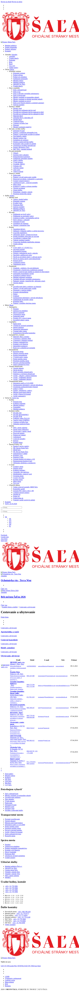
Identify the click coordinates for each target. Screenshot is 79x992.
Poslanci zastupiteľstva (20, 342)
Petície (15, 294)
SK (10, 519)
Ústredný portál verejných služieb (24, 500)
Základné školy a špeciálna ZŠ (23, 118)
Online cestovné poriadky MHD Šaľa (25, 487)
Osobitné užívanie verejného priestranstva (26, 279)
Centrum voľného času (20, 123)
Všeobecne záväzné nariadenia (23, 325)
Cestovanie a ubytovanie (27, 607)
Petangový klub (18, 457)
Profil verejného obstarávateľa (23, 372)
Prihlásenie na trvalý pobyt (21, 214)
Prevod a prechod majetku (21, 363)
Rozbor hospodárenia (20, 355)
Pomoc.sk (16, 496)
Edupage (16, 125)
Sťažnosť (16, 296)
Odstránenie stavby (19, 264)
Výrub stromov (18, 162)
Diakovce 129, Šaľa (17, 716)
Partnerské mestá (18, 316)
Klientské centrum (19, 73)
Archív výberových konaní (22, 394)
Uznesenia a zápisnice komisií (23, 340)
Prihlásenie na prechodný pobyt (23, 216)
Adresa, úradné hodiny (20, 199)
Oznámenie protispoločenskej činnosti (25, 387)
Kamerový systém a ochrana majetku (25, 186)
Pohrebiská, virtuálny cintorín (22, 192)
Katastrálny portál (19, 489)
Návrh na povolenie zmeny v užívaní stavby (27, 257)
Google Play (9, 966)
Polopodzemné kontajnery (21, 157)
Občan (12, 69)
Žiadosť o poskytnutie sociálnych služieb (26, 134)
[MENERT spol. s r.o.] (5, 667)
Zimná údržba (17, 190)
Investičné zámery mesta (21, 320)
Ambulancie (17, 437)
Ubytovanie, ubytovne (10, 656)
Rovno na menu (17, 2)
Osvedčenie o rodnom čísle (22, 238)
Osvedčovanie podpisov (13, 797)
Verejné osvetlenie (19, 188)
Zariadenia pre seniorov (20, 140)
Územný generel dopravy (21, 181)
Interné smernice (18, 327)
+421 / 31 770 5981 (11, 886)
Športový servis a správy (21, 446)
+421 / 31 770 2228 (23, 917)
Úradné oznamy (10, 857)
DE (10, 524)
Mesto (11, 305)
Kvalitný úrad (17, 203)
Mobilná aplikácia (11, 45)
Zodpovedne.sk (18, 498)
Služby (12, 196)
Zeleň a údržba (18, 160)
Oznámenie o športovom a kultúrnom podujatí (28, 270)
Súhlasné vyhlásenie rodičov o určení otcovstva (28, 231)
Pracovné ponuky (19, 433)
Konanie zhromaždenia (20, 292)
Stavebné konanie (19, 249)
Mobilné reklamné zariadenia (22, 277)
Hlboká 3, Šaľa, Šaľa (18, 666)
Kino (10, 62)
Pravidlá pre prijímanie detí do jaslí (24, 110)
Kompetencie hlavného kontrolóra (24, 333)
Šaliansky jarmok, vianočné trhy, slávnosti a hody (29, 281)
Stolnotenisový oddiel (20, 453)
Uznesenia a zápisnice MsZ (22, 338)
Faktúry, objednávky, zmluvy (22, 390)
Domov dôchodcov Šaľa (21, 147)
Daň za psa (16, 92)
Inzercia (15, 441)
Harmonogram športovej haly (22, 461)
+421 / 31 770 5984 (11, 892)
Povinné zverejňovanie (12, 819)
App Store (29, 966)
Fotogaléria (16, 407)
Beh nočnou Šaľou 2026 (13, 596)
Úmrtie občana (18, 244)
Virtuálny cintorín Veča (12, 874)
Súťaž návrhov (18, 370)
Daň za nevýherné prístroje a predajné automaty (28, 103)
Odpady (15, 153)
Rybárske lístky (18, 301)
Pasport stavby (18, 260)
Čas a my (12, 66)
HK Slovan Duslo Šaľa (20, 448)
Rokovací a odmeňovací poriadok (24, 348)
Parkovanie (16, 175)
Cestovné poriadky (19, 439)
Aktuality (14, 54)
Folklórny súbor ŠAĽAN (21, 418)
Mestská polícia (18, 80)
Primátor (16, 309)
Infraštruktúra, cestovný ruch (22, 474)
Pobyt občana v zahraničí (21, 220)
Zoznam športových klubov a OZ (24, 459)
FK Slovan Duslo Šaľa (20, 452)
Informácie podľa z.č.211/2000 (23, 383)
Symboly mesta (18, 466)
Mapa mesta (17, 184)
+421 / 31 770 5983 (11, 890)
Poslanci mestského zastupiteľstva (16, 848)
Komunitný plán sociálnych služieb (24, 144)
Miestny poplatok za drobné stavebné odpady (28, 99)
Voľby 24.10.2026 (11, 504)
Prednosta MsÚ (18, 205)
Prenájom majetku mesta (21, 361)
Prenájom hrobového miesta (22, 194)
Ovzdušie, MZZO (19, 164)
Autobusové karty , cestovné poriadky (25, 183)
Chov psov (16, 170)
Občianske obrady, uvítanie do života (25, 234)
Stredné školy (17, 119)
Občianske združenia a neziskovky (24, 463)
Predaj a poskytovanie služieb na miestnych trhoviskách (31, 272)
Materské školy (18, 116)
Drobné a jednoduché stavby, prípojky (25, 253)
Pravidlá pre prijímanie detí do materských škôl (28, 112)
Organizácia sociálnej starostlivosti (24, 145)
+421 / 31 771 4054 (21, 915)
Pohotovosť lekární (19, 435)
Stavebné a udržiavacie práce (22, 255)
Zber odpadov (9, 799)
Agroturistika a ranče (10, 632)
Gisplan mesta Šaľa (11, 870)
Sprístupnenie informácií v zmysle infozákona (28, 298)
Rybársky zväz (18, 455)
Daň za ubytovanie (19, 95)
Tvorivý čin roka (18, 478)
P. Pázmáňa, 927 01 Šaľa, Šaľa (17, 751)
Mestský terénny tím (19, 138)
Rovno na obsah (6, 2)
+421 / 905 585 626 (24, 912)
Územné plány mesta (20, 331)
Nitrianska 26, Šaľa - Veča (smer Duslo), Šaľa (18, 740)
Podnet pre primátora (20, 77)
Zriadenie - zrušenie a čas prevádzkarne (26, 268)
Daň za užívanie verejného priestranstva (26, 93)
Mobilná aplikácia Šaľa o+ (13, 866)
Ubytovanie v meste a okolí (22, 431)
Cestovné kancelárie (9, 640)
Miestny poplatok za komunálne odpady (26, 97)
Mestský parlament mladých (22, 127)
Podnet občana (18, 75)
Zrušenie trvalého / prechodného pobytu (26, 218)
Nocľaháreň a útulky (20, 136)
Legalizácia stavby (19, 262)
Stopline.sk (16, 494)
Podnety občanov (10, 49)
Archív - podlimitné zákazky (22, 377)
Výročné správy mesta (20, 357)
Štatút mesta (17, 324)
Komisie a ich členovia (20, 344)
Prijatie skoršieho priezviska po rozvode (26, 236)
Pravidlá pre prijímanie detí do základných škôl (28, 114)
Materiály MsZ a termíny (21, 337)
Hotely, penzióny (8, 648)
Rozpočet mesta (18, 351)
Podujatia (12, 60)
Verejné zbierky (18, 283)
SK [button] (6, 517)
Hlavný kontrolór (18, 312)
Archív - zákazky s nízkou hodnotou (25, 376)
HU (10, 522)
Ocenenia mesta (18, 476)
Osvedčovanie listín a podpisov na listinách (27, 286)
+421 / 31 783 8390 (18, 923)
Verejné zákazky (18, 368)
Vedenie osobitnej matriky (21, 240)
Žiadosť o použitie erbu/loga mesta (24, 303)
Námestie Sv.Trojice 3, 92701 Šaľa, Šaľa (18, 762)
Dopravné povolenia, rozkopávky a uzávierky (28, 179)
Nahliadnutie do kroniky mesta (23, 299)
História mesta (17, 468)
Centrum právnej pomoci (21, 492)
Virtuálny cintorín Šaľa (12, 872)
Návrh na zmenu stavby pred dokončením (26, 259)
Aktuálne (12, 56)
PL (10, 526)
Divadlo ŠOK (17, 416)
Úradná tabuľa (14, 58)
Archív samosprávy (19, 396)
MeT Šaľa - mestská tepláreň (22, 149)
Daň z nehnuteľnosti (19, 90)
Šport (11, 64)
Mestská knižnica (18, 405)
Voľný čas (15, 398)
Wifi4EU (8, 877)
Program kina (17, 402)
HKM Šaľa (17, 450)
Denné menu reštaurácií (20, 429)
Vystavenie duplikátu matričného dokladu (26, 242)
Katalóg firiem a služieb (10, 607)
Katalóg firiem (18, 442)
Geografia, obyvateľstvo (21, 472)
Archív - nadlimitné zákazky (22, 379)
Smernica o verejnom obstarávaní (24, 374)
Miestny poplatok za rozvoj (22, 101)
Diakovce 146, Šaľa (17, 675)
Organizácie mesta (19, 314)
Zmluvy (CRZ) (18, 389)
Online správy (13, 67)
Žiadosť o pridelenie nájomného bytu (25, 132)
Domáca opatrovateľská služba (23, 142)
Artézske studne (18, 168)
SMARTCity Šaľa (19, 84)
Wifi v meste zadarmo (20, 428)
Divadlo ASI (17, 413)
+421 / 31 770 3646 (19, 919)
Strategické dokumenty (20, 329)
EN (10, 521)
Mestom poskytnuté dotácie (22, 392)
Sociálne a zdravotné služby (14, 810)
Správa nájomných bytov (21, 364)
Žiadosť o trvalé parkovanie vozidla (24, 177)
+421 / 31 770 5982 (11, 888)
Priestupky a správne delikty (22, 290)
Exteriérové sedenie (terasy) (22, 275)
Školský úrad (17, 108)
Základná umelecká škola (21, 424)
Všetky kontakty (10, 924)
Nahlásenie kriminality (20, 79)
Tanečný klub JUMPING (21, 420)
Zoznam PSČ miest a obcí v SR (23, 491)
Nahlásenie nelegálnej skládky (23, 158)
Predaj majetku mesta (20, 359)
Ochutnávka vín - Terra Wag (16, 580)
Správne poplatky (19, 105)
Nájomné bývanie (19, 131)
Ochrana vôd (17, 166)
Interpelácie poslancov (20, 346)
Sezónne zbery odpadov (21, 155)
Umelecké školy (18, 121)
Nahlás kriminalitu (11, 47)
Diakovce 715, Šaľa (18, 707)
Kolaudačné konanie (20, 251)
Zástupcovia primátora (20, 311)
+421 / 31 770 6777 (22, 913)
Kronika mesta (18, 479)
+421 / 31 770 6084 (19, 921)
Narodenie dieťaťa (19, 229)
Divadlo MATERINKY (21, 415)
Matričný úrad (9, 807)
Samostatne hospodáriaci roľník (23, 273)
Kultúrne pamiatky (19, 470)
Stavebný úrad (9, 808)
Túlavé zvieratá (18, 171)
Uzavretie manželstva (20, 233)
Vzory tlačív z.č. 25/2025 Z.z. (23, 247)
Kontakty (8, 51)
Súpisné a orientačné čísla (21, 225)
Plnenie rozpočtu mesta (20, 353)
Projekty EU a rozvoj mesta (22, 318)
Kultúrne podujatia (19, 403)
